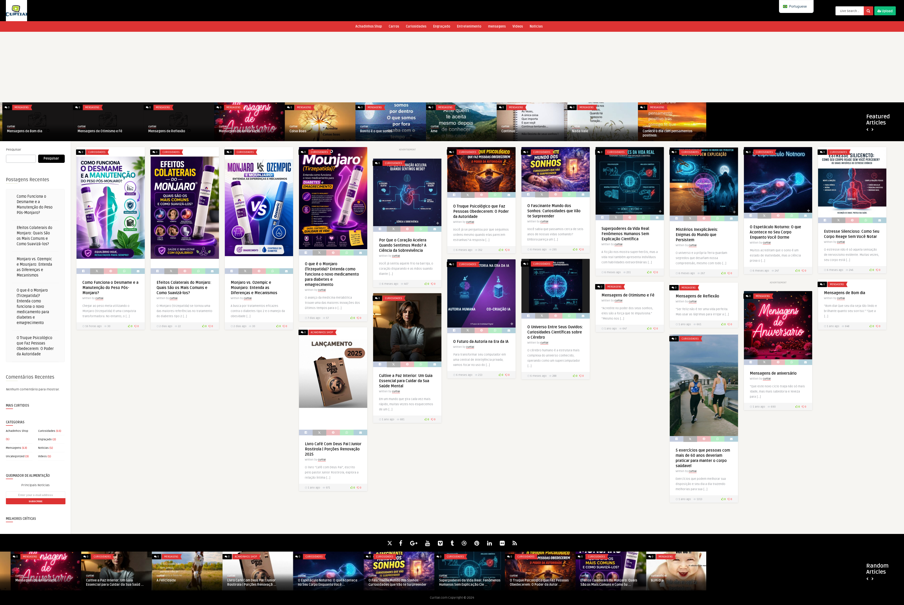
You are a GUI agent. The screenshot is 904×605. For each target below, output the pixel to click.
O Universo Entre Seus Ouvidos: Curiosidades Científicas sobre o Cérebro (555, 332)
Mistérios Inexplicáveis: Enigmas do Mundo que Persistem (697, 234)
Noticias (536, 26)
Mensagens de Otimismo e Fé (97, 131)
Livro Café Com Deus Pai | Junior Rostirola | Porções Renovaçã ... (241, 582)
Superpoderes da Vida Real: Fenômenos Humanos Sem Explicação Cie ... (459, 582)
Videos (518, 26)
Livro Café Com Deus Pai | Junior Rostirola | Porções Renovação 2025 (333, 449)
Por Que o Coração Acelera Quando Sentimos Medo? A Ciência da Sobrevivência (402, 245)
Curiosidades (416, 26)
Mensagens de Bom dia (22, 131)
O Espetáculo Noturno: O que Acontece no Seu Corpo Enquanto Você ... (317, 582)
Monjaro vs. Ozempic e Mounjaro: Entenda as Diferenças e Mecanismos (254, 287)
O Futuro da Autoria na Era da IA (480, 341)
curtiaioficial (648, 575)
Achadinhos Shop (368, 26)
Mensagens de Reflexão (164, 131)
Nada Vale (578, 131)
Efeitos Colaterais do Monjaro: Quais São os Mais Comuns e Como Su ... (598, 582)
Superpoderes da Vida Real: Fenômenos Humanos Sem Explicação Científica (625, 233)
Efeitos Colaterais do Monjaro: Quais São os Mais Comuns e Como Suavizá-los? (184, 287)
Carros (394, 26)
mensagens (497, 26)
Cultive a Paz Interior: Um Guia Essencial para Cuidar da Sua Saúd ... (104, 582)
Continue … (507, 131)
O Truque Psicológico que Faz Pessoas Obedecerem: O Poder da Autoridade (481, 211)
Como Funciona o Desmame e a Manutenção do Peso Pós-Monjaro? (110, 287)
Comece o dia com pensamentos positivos (665, 133)
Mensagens (19, 107)
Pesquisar (13, 150)
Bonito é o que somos (374, 131)
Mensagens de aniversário (237, 131)
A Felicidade (155, 580)
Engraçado (441, 26)
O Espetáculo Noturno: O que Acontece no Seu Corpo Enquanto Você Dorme (775, 232)
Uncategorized (15, 456)
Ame (431, 131)
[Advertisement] (452, 67)
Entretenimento (469, 26)
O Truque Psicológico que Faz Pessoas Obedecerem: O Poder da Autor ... (528, 582)
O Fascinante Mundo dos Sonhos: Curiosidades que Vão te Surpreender (554, 211)
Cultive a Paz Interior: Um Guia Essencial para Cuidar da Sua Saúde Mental (405, 381)
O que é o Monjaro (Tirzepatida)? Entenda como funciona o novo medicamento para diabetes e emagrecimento (33, 306)
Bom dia (646, 580)
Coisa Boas (295, 131)
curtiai (9, 126)
